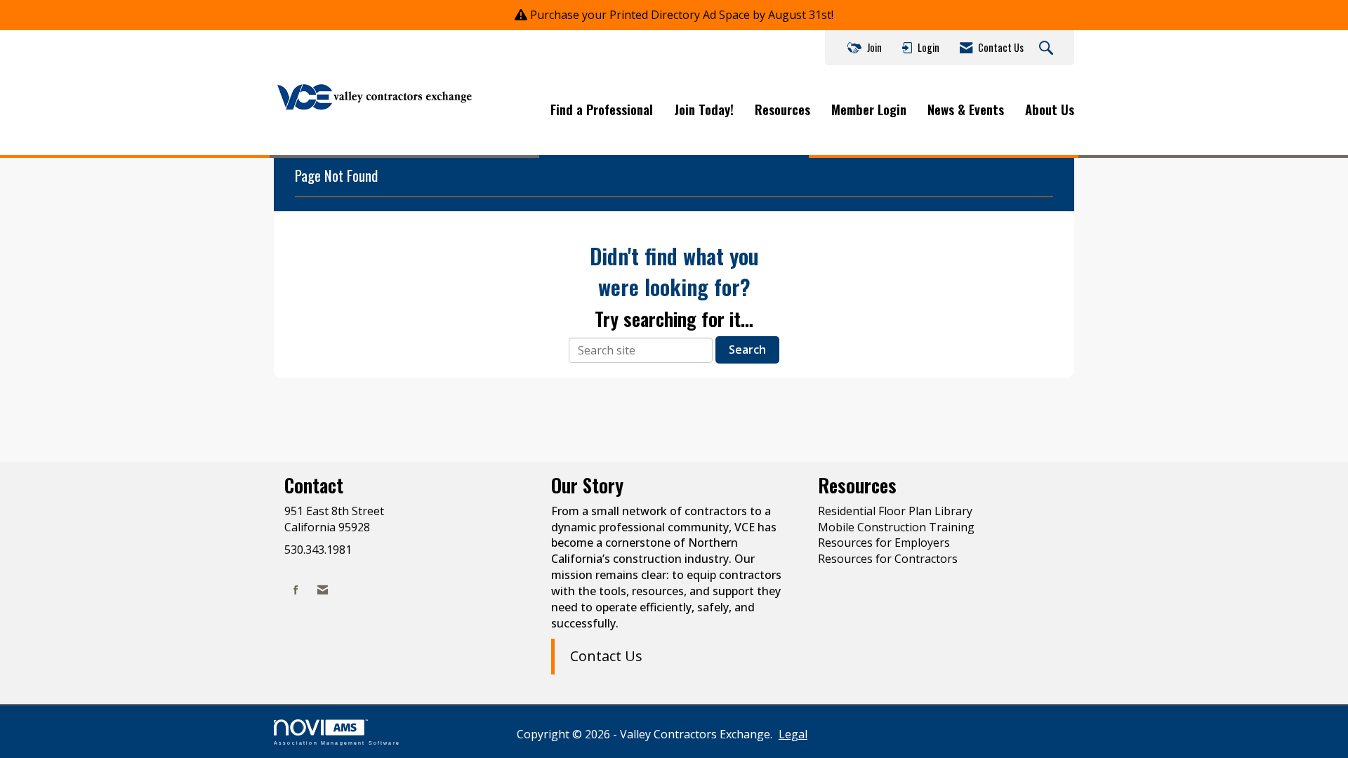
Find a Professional (601, 109)
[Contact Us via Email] (322, 590)
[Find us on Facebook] (296, 590)
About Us (1049, 109)
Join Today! (704, 109)
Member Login (868, 109)
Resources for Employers (884, 542)
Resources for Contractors (888, 558)
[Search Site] (1048, 48)
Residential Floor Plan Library (895, 511)
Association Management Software (337, 742)
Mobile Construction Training (896, 527)
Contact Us (606, 655)
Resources (782, 109)
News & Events (965, 109)
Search (747, 349)
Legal (793, 734)
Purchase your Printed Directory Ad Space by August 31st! (681, 14)
